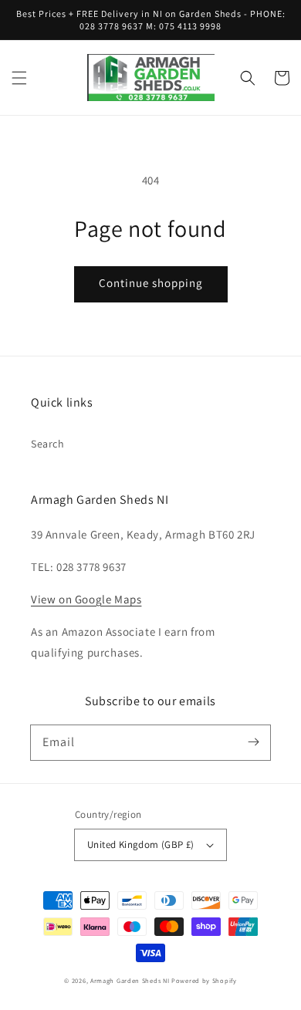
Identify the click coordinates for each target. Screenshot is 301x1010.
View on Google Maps (86, 599)
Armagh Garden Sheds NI (129, 980)
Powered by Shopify (204, 980)
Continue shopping (151, 282)
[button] (19, 78)
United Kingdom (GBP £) (140, 844)
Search (48, 444)
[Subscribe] (253, 742)
